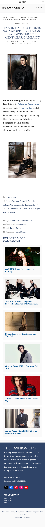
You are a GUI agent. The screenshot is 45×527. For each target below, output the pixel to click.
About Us (8, 500)
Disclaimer (6, 512)
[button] (43, 2)
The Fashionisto (12, 41)
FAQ (5, 503)
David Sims (21, 232)
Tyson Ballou (25, 108)
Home (5, 17)
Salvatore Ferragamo (28, 104)
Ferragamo (21, 224)
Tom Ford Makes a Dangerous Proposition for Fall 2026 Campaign (21, 302)
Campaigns (12, 17)
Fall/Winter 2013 (22, 24)
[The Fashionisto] (13, 7)
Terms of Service (26, 512)
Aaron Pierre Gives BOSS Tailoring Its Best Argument (21, 432)
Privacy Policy (15, 512)
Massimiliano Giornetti (22, 220)
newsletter (19, 481)
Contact (8, 498)
